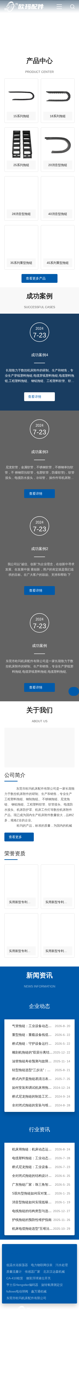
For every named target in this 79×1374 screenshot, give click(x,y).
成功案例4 (39, 355)
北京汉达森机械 (54, 1271)
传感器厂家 (32, 1271)
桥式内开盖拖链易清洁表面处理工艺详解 (32, 1079)
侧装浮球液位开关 (38, 1278)
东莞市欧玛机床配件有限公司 (26, 1298)
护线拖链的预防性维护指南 (32, 1220)
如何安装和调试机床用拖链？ (32, 1087)
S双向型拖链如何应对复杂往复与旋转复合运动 (32, 1193)
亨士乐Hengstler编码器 (22, 1285)
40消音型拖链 (57, 214)
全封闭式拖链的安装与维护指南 (32, 1105)
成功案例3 (39, 452)
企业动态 (39, 1006)
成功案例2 (39, 549)
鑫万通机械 (39, 1291)
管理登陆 (46, 1366)
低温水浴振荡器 (17, 1265)
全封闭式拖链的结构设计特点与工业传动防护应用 (32, 1176)
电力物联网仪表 (41, 1265)
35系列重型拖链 (21, 263)
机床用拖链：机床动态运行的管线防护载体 (32, 1149)
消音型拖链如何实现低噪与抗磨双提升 (32, 1202)
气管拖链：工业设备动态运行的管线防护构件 (32, 1026)
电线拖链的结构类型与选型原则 (32, 1211)
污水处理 (62, 1265)
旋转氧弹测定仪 (52, 1285)
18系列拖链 (58, 116)
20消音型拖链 (57, 165)
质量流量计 (14, 1271)
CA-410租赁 (14, 1278)
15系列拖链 (21, 116)
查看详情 (34, 396)
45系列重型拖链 (58, 263)
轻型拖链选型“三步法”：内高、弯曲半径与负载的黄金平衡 (32, 1070)
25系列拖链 (21, 165)
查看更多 (15, 837)
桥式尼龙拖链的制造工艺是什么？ (32, 1096)
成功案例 (39, 646)
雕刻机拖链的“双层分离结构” (32, 1052)
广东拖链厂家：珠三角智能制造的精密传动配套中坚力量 (32, 1184)
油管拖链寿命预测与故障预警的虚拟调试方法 (32, 1061)
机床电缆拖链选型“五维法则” (32, 1228)
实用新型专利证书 (21, 902)
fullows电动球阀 (17, 1291)
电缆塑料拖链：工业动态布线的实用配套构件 (32, 1158)
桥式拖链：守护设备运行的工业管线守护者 (32, 1043)
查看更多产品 (36, 278)
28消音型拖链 (21, 214)
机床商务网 (29, 1366)
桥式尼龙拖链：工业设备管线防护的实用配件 (32, 1167)
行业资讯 (39, 1129)
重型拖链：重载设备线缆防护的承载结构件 (32, 1035)
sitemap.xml (64, 1366)
